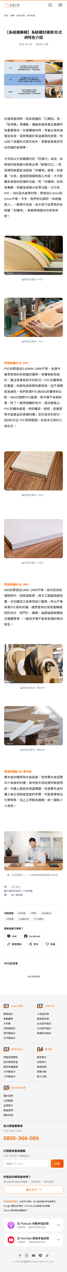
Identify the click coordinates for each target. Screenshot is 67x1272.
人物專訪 (38, 918)
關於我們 (8, 1095)
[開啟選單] (60, 5)
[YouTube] (33, 1255)
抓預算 (10, 918)
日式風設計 (9, 1038)
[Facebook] (19, 1255)
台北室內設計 (44, 1023)
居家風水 (42, 1057)
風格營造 (42, 1066)
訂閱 (57, 1164)
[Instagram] (26, 1255)
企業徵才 (8, 1105)
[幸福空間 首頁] (11, 5)
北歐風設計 (9, 1028)
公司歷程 (8, 1100)
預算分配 (42, 1071)
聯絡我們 (8, 1110)
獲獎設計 (8, 1014)
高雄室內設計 (44, 1033)
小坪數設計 (9, 1076)
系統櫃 (21, 913)
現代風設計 (9, 1033)
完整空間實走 (10, 1057)
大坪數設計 (9, 1071)
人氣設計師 (43, 1014)
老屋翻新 (8, 1018)
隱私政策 (8, 1115)
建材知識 (31, 15)
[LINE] (40, 1255)
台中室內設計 (44, 1028)
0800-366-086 (21, 1138)
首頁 (6, 15)
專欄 (12, 15)
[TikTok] (47, 1255)
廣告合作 (31, 1189)
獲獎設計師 (43, 1018)
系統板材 (46, 913)
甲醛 (33, 913)
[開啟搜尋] (50, 5)
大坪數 (7, 1023)
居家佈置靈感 (10, 1066)
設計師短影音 (10, 1062)
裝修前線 (20, 15)
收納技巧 (42, 1062)
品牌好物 (24, 918)
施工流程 (42, 1076)
